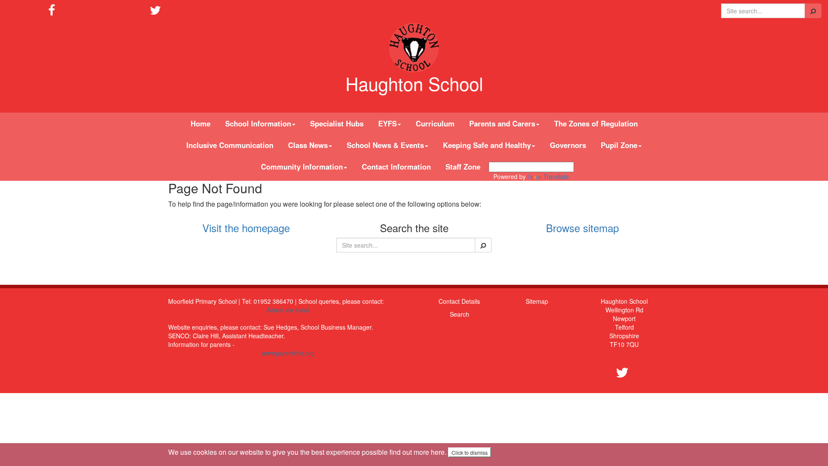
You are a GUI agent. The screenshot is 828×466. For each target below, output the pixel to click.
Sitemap (537, 301)
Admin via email (288, 309)
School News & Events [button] (385, 145)
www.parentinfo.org (288, 353)
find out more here (417, 452)
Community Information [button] (302, 166)
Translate (556, 176)
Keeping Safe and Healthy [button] (487, 145)
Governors (568, 145)
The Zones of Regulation (596, 123)
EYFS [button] (387, 123)
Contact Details (459, 301)
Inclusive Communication (229, 145)
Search (459, 314)
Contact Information (396, 166)
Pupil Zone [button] (619, 145)
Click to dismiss (470, 452)
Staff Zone (462, 166)
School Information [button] (258, 123)
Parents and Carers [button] (502, 123)
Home (200, 123)
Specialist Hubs (337, 123)
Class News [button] (308, 145)
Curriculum (435, 123)
